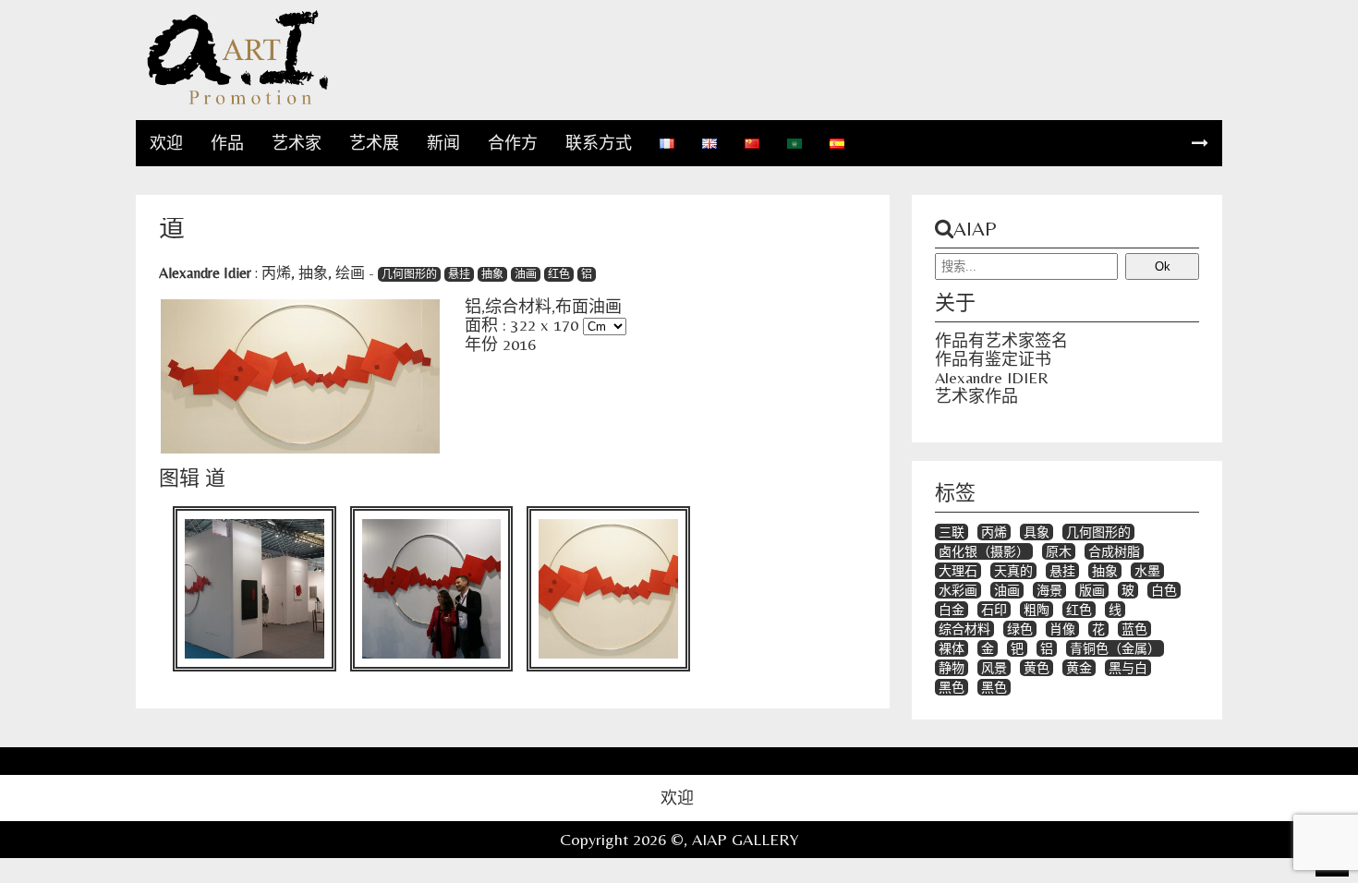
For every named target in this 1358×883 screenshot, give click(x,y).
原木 (1059, 551)
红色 (559, 274)
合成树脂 (1114, 551)
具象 (1036, 532)
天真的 (1013, 570)
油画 (526, 274)
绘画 (350, 273)
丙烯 (276, 273)
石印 (994, 609)
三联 (951, 532)
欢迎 (166, 142)
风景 (994, 667)
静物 (951, 667)
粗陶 (1036, 609)
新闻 (443, 142)
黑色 (951, 687)
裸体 (951, 648)
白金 (951, 609)
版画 (1092, 590)
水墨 (1147, 570)
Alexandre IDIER (992, 377)
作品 (227, 142)
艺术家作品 (976, 395)
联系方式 (598, 142)
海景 (1049, 590)
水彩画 (958, 590)
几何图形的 (409, 274)
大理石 (958, 570)
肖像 (1062, 629)
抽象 (313, 273)
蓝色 (1134, 629)
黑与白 (1128, 667)
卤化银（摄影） (984, 551)
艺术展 (374, 142)
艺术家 (296, 142)
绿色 (1020, 629)
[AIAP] (237, 101)
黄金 (1079, 667)
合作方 (513, 142)
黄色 (1036, 667)
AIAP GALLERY (745, 839)
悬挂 (459, 274)
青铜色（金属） (1115, 648)
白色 (1164, 590)
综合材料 (964, 629)
